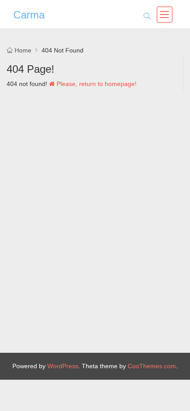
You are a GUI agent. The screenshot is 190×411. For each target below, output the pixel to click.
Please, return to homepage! (96, 83)
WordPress (62, 366)
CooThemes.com (152, 366)
